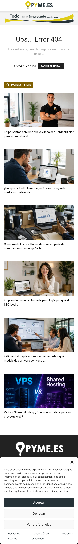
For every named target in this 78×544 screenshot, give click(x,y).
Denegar (39, 513)
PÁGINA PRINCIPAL (51, 66)
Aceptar (39, 502)
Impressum (68, 533)
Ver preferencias (39, 524)
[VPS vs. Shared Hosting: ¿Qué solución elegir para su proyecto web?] (39, 391)
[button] (72, 462)
